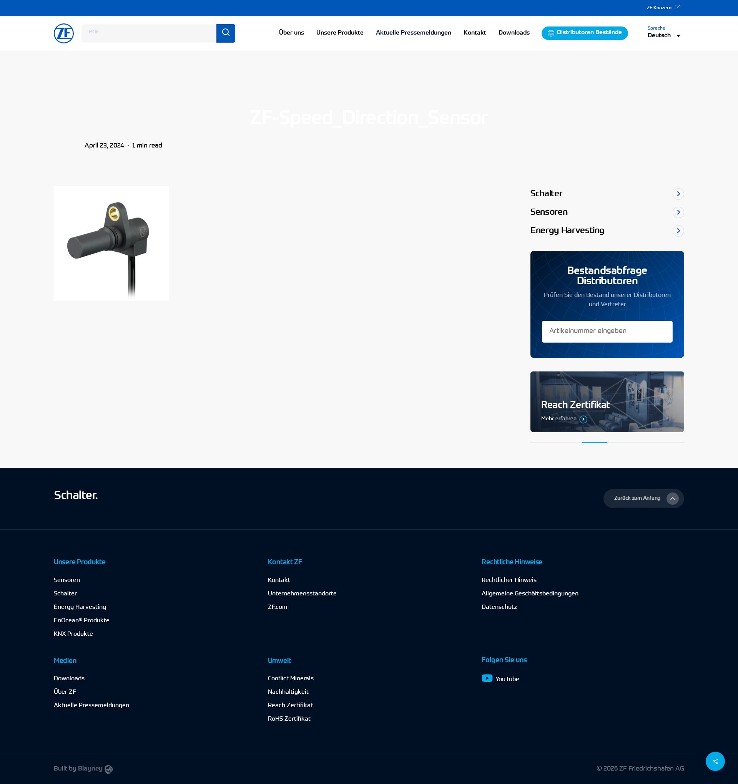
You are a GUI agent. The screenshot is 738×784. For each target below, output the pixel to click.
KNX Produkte (73, 634)
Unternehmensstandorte (302, 594)
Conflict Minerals (291, 679)
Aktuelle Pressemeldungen (413, 33)
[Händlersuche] (607, 402)
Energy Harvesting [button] (567, 231)
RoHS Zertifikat (289, 719)
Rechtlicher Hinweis (509, 580)
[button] (643, 498)
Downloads (69, 679)
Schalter (65, 594)
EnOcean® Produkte (82, 621)
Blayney (90, 769)
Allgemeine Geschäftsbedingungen (530, 594)
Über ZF (65, 692)
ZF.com (278, 607)
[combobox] (666, 35)
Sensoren (67, 580)
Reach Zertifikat (290, 706)
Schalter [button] (546, 194)
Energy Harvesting (80, 607)
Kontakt (279, 580)
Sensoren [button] (548, 212)
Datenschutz (499, 607)
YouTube (507, 679)
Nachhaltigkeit (288, 692)
